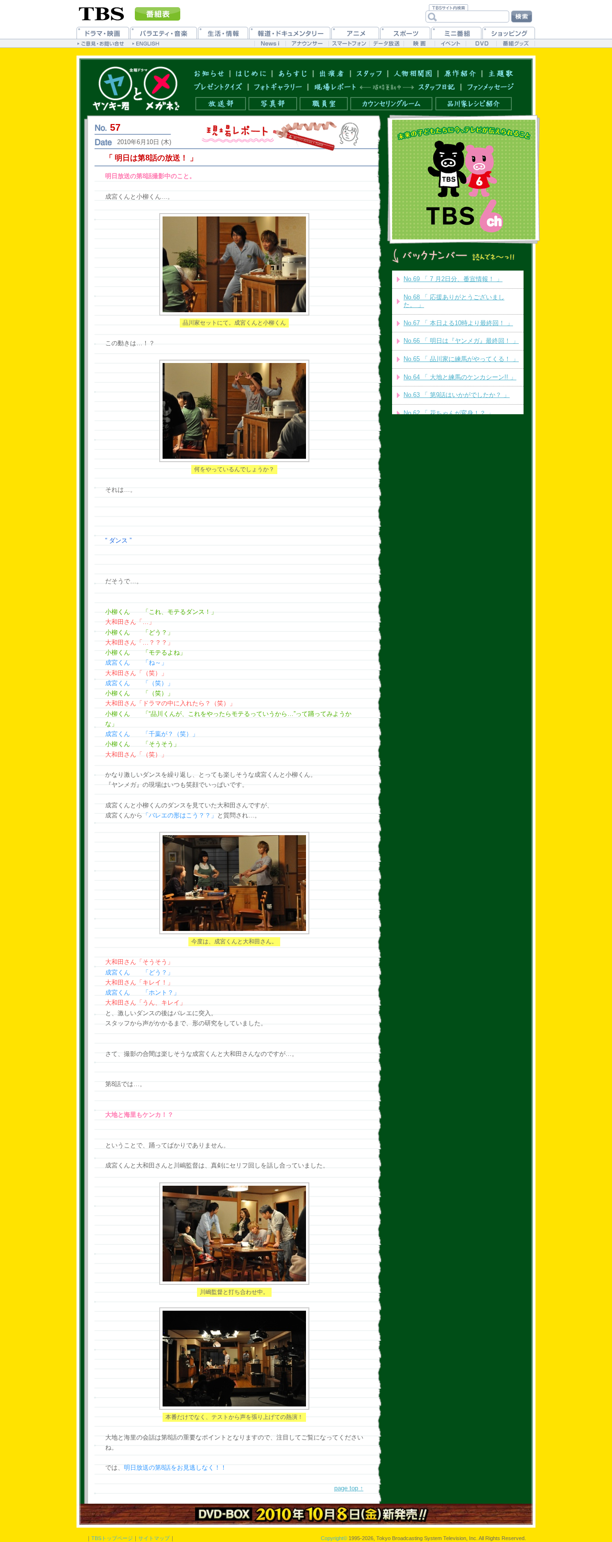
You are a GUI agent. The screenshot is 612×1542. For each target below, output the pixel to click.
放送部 (220, 104)
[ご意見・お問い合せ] (101, 43)
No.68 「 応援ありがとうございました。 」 (454, 301)
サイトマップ (154, 1538)
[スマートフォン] (348, 43)
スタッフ (369, 73)
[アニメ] (355, 33)
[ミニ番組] (456, 33)
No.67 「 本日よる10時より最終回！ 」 (458, 323)
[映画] (419, 43)
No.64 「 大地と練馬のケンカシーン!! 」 (460, 377)
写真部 (272, 104)
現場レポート (335, 87)
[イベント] (450, 43)
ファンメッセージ (490, 87)
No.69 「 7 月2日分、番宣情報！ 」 (453, 279)
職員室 (323, 104)
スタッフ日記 (437, 87)
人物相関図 (413, 73)
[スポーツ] (405, 33)
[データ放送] (386, 43)
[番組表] (157, 14)
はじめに (251, 73)
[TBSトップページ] (101, 13)
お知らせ (209, 73)
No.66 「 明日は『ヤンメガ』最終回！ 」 (461, 340)
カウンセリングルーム (391, 104)
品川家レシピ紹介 (473, 104)
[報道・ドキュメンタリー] (289, 33)
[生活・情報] (223, 33)
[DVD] (481, 43)
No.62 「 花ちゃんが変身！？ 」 (449, 413)
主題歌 (501, 73)
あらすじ (292, 73)
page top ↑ (348, 1488)
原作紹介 (460, 73)
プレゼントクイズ (218, 87)
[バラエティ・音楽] (163, 33)
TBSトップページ (112, 1538)
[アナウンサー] (306, 43)
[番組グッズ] (515, 43)
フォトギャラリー (278, 87)
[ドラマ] (102, 33)
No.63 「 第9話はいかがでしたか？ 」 (457, 394)
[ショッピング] (508, 33)
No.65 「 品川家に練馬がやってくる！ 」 (461, 359)
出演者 (332, 73)
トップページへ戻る (136, 88)
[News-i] (269, 43)
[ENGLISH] (147, 43)
